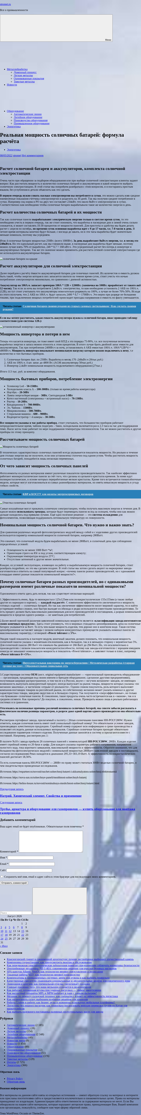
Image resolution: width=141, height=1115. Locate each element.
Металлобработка (17, 69)
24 (2, 938)
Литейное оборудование (28, 117)
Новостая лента (16, 1040)
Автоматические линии (28, 114)
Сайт (3, 870)
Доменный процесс (25, 72)
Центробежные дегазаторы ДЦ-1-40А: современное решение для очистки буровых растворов (62, 968)
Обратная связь (16, 1081)
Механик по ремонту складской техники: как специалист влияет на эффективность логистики (62, 996)
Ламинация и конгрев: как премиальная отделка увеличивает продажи (48, 983)
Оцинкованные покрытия (29, 78)
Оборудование (15, 111)
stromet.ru (5, 4)
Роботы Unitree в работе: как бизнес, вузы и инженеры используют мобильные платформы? (61, 1002)
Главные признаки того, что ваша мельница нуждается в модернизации (49, 987)
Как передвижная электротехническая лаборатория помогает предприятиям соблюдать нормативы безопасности (73, 965)
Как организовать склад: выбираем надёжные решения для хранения (47, 999)
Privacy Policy (15, 1078)
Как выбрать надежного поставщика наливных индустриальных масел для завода (55, 1011)
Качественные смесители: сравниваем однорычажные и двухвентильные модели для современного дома (68, 980)
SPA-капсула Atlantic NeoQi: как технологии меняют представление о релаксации (55, 971)
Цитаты (11, 1062)
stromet (17, 155)
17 (2, 934)
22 (22, 934)
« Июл (4, 946)
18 (6, 934)
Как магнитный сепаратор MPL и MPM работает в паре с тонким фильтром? (52, 993)
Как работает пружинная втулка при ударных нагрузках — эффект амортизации (54, 990)
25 (6, 938)
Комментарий (9, 851)
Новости (12, 84)
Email (4, 863)
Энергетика (14, 126)
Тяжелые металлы (24, 81)
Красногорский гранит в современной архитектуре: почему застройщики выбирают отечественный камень (70, 959)
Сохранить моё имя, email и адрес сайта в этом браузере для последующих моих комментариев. (60, 876)
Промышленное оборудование (32, 123)
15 (22, 931)
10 (2, 931)
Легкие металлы (23, 75)
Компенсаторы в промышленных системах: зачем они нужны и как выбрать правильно (58, 977)
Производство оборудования (30, 120)
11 (6, 931)
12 (10, 931)
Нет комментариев (33, 155)
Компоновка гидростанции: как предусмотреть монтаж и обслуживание (49, 962)
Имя (3, 857)
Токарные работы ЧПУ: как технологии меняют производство (43, 974)
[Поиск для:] (16, 912)
